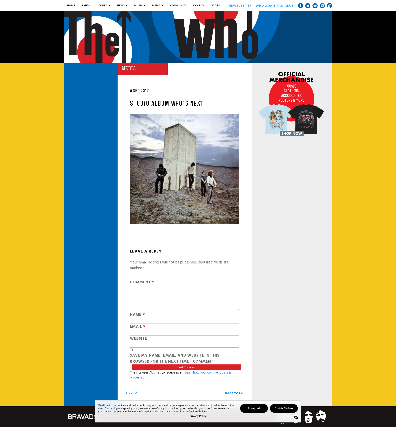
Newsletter (240, 5)
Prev (132, 393)
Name (137, 315)
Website (138, 339)
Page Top (233, 393)
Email (137, 327)
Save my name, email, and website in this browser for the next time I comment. (174, 359)
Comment (142, 282)
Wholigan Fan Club (275, 5)
